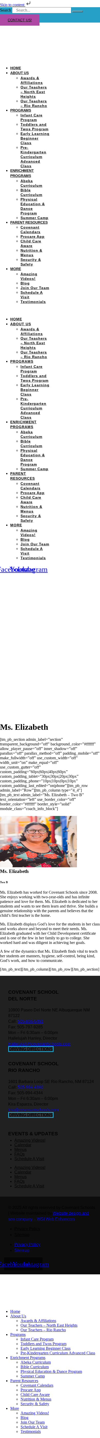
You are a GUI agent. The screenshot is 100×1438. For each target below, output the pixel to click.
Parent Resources (28, 222)
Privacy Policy (27, 1229)
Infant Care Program (37, 1339)
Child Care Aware (35, 1394)
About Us (19, 73)
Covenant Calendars (37, 1385)
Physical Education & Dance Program (51, 1371)
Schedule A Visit (34, 1427)
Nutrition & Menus (36, 1399)
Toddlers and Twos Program (43, 1344)
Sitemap (21, 1235)
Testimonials (33, 302)
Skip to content (12, 5)
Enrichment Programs (27, 1357)
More (15, 269)
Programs (20, 110)
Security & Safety (35, 1404)
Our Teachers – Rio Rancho (43, 1330)
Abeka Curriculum (36, 1362)
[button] (25, 310)
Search (5, 10)
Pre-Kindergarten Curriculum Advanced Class (33, 156)
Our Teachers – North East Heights (34, 92)
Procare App (33, 236)
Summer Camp (34, 218)
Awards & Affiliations (38, 1320)
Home (15, 68)
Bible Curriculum (35, 1367)
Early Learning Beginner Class (35, 138)
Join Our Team (35, 288)
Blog (25, 283)
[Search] (77, 11)
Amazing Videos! (35, 1413)
